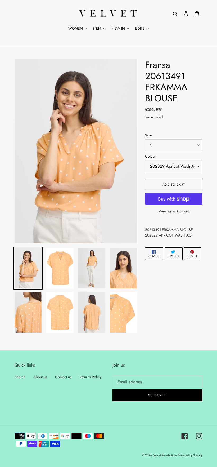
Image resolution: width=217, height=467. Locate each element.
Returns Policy (90, 377)
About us (40, 377)
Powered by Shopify (190, 455)
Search (20, 377)
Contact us (63, 377)
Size (148, 135)
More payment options (174, 211)
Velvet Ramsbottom (165, 455)
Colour (150, 156)
